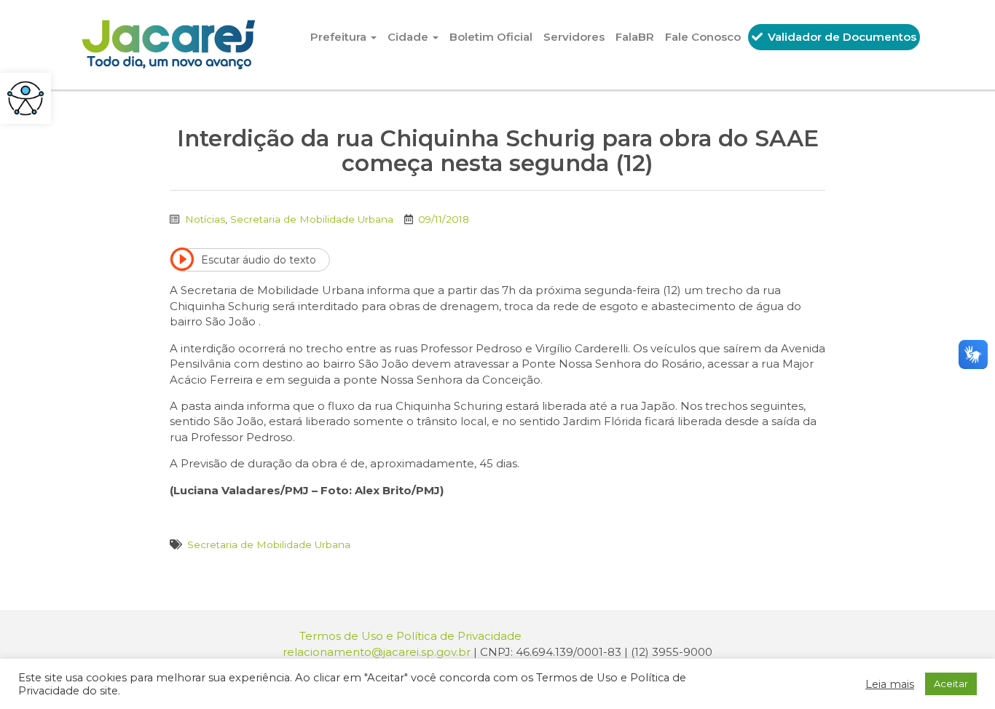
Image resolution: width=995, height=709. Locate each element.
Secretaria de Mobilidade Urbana (311, 219)
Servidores (574, 37)
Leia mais (889, 684)
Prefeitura (339, 37)
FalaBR (635, 37)
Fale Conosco (703, 37)
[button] (25, 98)
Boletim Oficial (490, 37)
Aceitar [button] (951, 683)
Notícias (205, 219)
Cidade (409, 37)
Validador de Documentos (840, 37)
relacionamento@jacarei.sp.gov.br (377, 652)
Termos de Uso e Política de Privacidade (410, 636)
